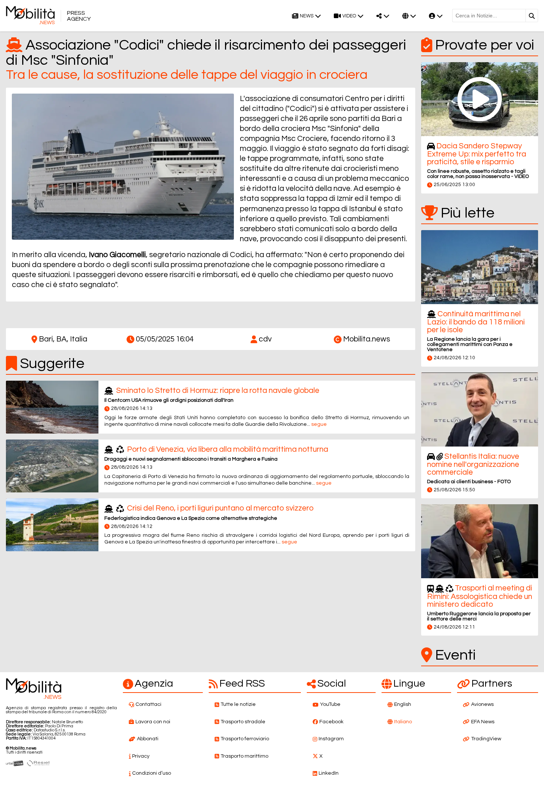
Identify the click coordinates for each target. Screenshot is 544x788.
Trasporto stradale (243, 721)
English (402, 704)
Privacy (141, 756)
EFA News (482, 721)
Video (349, 16)
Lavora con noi (152, 721)
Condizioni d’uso (151, 773)
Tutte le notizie (238, 704)
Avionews (482, 704)
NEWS (306, 16)
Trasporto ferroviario (245, 738)
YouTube (330, 704)
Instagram (331, 738)
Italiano (403, 721)
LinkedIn (329, 773)
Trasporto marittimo (244, 756)
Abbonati (147, 738)
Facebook (331, 721)
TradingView (486, 738)
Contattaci (148, 704)
